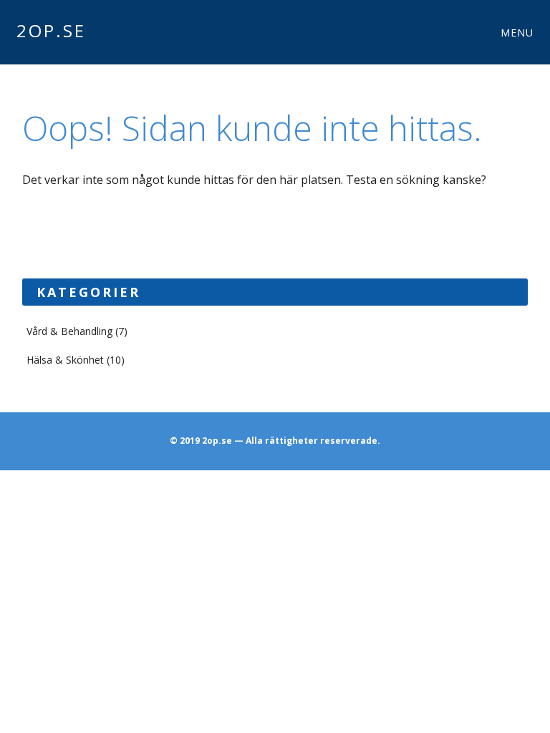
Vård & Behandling (69, 331)
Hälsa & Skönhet (65, 359)
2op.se (51, 30)
